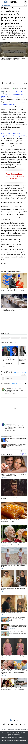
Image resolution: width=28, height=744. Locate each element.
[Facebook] (4, 724)
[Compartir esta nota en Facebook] (2, 83)
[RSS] (20, 724)
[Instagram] (16, 724)
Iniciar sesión (16, 372)
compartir (18, 393)
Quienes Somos (10, 729)
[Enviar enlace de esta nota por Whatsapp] (10, 83)
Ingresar (21, 1)
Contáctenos (18, 729)
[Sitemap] (24, 724)
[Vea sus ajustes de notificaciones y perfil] (25, 1)
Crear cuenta (23, 372)
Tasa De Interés (15, 337)
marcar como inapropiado (23, 394)
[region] (14, 412)
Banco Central (5, 337)
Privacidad (23, 729)
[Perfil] (14, 721)
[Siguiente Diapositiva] (26, 355)
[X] (8, 724)
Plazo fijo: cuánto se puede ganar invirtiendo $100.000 (14, 176)
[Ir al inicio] (10, 2)
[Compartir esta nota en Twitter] (6, 83)
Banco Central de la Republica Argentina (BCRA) (13, 94)
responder (7, 393)
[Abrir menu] (2, 2)
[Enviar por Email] (14, 83)
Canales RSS (3, 729)
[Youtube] (12, 724)
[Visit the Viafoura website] (23, 451)
